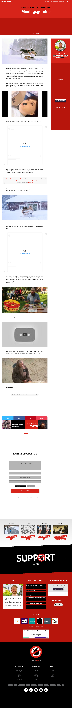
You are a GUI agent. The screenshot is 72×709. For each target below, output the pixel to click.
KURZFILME (60, 523)
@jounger (17, 180)
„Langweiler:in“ (54, 587)
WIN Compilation (19, 679)
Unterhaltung (19, 666)
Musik (53, 671)
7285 (37, 660)
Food (52, 669)
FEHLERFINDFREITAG (44, 523)
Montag (65, 55)
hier (15, 497)
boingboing (27, 394)
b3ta (12, 394)
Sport (53, 674)
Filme (19, 674)
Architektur (36, 670)
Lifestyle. (61, 1)
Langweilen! (58, 604)
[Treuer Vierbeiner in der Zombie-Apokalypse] (60, 533)
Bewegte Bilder (36, 672)
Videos (36, 679)
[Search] (70, 1)
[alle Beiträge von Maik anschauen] (60, 45)
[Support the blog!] (36, 559)
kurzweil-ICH (36, 676)
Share (19, 418)
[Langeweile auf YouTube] (41, 689)
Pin (30, 418)
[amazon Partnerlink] (17, 621)
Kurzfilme (19, 675)
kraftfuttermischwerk (19, 394)
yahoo (14, 394)
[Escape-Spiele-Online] (55, 621)
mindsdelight (24, 394)
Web (52, 679)
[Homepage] (8, 1)
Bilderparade (19, 669)
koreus (31, 394)
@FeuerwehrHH (8, 178)
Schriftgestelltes (36, 677)
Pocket (41, 418)
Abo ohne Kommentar (31, 486)
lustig (54, 55)
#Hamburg (18, 178)
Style (52, 675)
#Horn (21, 178)
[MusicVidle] (32, 621)
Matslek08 (36, 394)
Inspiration (36, 666)
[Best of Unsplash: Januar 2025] (28, 533)
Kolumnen (52, 670)
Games (19, 676)
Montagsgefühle (36, 11)
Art (36, 671)
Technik (52, 676)
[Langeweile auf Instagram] (36, 689)
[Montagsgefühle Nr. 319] (12, 533)
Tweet (8, 418)
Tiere (52, 677)
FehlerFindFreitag (19, 670)
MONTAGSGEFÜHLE (12, 523)
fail (58, 55)
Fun (62, 55)
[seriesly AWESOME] (24, 621)
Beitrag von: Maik (60, 53)
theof (33, 394)
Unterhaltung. (48, 1)
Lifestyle (53, 666)
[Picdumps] (47, 621)
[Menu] (67, 1)
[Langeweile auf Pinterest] (46, 689)
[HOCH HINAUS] (36, 698)
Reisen (52, 672)
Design (36, 674)
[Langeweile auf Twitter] (31, 689)
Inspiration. (56, 1)
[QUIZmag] (40, 621)
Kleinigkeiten (19, 672)
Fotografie (36, 675)
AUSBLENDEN (37, 33)
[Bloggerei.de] (36, 705)
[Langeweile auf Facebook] (26, 689)
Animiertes (36, 669)
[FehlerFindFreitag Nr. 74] (44, 533)
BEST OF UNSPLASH (28, 523)
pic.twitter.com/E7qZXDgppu (32, 180)
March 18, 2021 (30, 182)
